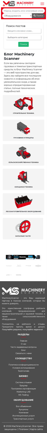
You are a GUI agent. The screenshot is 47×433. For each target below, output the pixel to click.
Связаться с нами (24, 353)
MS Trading (23, 395)
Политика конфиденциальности (23, 365)
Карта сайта (36, 429)
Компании (23, 412)
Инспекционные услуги (23, 416)
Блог (23, 350)
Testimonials (23, 371)
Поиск (39, 15)
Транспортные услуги (23, 419)
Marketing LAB (23, 392)
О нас (23, 344)
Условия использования (23, 368)
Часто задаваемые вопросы (23, 347)
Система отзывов (24, 382)
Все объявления (23, 406)
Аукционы (23, 409)
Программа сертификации (23, 389)
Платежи (24, 429)
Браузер (24, 385)
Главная (23, 341)
